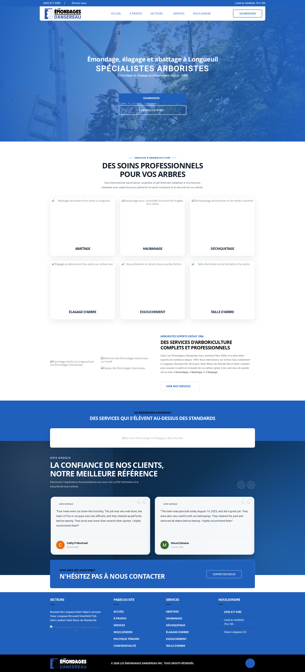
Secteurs (156, 13)
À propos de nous (151, 110)
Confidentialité (125, 646)
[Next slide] (251, 485)
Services (178, 13)
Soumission (151, 98)
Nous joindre (202, 13)
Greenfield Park (88, 616)
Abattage (82, 248)
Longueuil (69, 611)
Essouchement (152, 312)
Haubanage (152, 248)
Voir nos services (178, 386)
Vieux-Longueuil (59, 616)
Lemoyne (95, 611)
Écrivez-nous (79, 3)
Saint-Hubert (83, 611)
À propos (136, 13)
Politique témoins (126, 639)
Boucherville (57, 611)
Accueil (116, 13)
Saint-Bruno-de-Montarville (81, 620)
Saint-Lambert (58, 620)
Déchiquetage (222, 248)
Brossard (74, 616)
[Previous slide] (241, 485)
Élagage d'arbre (82, 312)
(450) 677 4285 (51, 3)
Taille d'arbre (222, 312)
